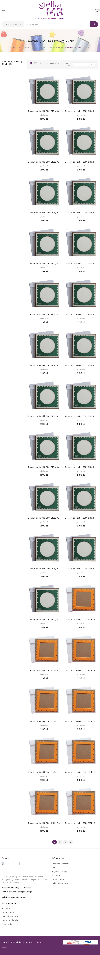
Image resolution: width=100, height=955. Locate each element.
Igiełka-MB (44, 115)
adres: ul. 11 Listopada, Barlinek (16, 888)
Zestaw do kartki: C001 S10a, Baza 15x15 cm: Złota (81, 569)
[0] (96, 10)
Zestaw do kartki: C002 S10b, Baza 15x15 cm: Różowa (81, 721)
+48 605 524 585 (18, 897)
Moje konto (7, 924)
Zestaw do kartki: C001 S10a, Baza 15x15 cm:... (81, 111)
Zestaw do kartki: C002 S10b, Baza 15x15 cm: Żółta (81, 670)
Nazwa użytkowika (10, 920)
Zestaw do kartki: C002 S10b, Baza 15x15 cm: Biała (81, 619)
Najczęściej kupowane (62, 883)
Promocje (56, 875)
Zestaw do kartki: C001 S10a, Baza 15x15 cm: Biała (44, 111)
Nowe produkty (58, 879)
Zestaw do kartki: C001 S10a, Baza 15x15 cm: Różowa (44, 213)
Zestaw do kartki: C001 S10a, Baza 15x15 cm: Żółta (44, 162)
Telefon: (14, 897)
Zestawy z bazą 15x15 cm (12, 63)
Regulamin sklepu (59, 871)
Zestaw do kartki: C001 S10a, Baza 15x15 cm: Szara (81, 518)
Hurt (54, 868)
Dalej (70, 842)
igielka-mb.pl (21, 942)
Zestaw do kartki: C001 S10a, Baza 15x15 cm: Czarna (44, 569)
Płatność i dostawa (60, 864)
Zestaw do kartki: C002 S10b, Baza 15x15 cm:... (44, 670)
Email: (5, 892)
